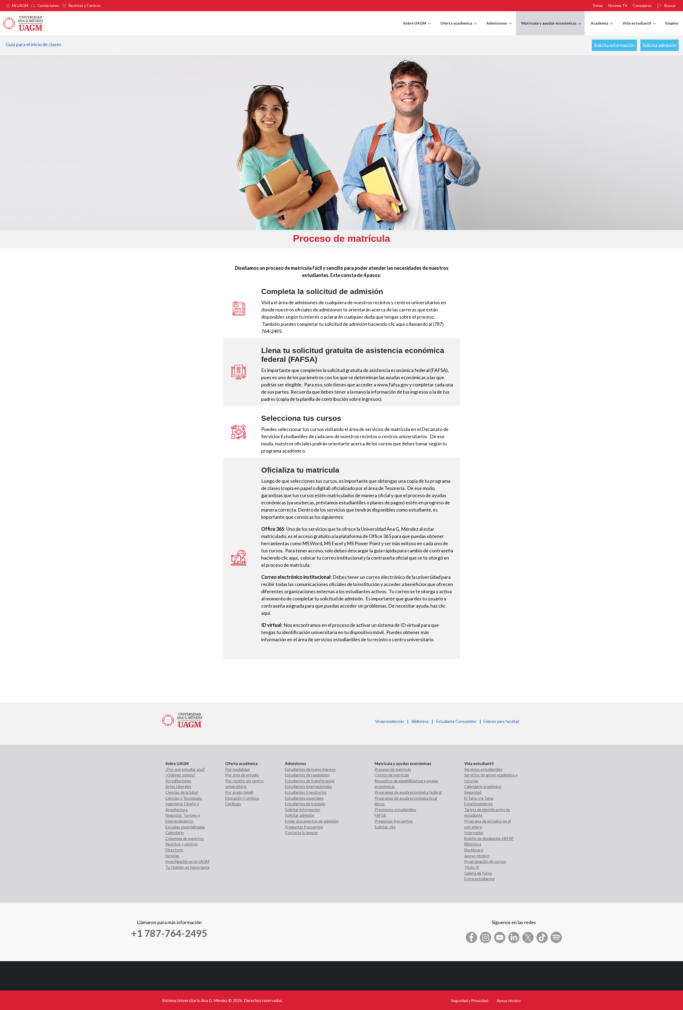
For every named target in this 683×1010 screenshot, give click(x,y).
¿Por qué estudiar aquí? (185, 769)
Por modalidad (237, 769)
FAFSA (380, 815)
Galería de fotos (478, 873)
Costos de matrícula (392, 775)
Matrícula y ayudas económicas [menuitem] (551, 28)
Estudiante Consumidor (456, 721)
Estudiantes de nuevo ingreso (310, 769)
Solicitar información (302, 809)
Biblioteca (420, 721)
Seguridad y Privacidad (469, 1000)
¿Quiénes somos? (180, 775)
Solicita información (614, 45)
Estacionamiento (478, 804)
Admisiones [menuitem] (499, 28)
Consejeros (642, 5)
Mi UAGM (20, 5)
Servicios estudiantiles (483, 769)
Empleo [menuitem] (671, 23)
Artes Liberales (178, 786)
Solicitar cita (385, 827)
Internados (473, 832)
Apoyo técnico (476, 856)
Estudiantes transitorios (306, 792)
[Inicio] (23, 23)
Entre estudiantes (479, 879)
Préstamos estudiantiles (395, 809)
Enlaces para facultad (500, 721)
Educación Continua (242, 798)
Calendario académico (482, 786)
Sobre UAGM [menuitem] (417, 28)
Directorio (174, 850)
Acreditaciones (178, 781)
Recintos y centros (181, 844)
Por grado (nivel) (239, 792)
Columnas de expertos (184, 838)
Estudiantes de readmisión (307, 775)
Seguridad (472, 792)
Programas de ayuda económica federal (408, 792)
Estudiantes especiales (304, 798)
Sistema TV (618, 5)
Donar (598, 5)
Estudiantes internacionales (308, 786)
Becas (380, 804)
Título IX (471, 867)
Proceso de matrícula (393, 769)
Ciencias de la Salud (181, 792)
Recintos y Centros (84, 5)
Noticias (172, 856)
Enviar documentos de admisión (312, 821)
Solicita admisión (659, 45)
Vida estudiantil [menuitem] (639, 28)
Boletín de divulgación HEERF (489, 838)
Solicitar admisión (300, 815)
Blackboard (473, 850)
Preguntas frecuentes (304, 827)
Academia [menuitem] (602, 28)
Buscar (670, 5)
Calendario (174, 832)
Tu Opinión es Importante (187, 867)
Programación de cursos (485, 861)
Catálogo (233, 804)
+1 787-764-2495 (169, 933)
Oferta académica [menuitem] (458, 28)
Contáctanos (48, 5)
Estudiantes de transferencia (309, 781)
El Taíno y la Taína (478, 798)
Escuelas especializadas (185, 827)
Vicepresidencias (389, 721)
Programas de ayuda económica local (406, 798)
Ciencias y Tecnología (183, 798)
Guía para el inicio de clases (33, 44)
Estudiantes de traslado (305, 804)
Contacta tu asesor (301, 832)
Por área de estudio (242, 775)
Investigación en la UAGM (187, 861)
